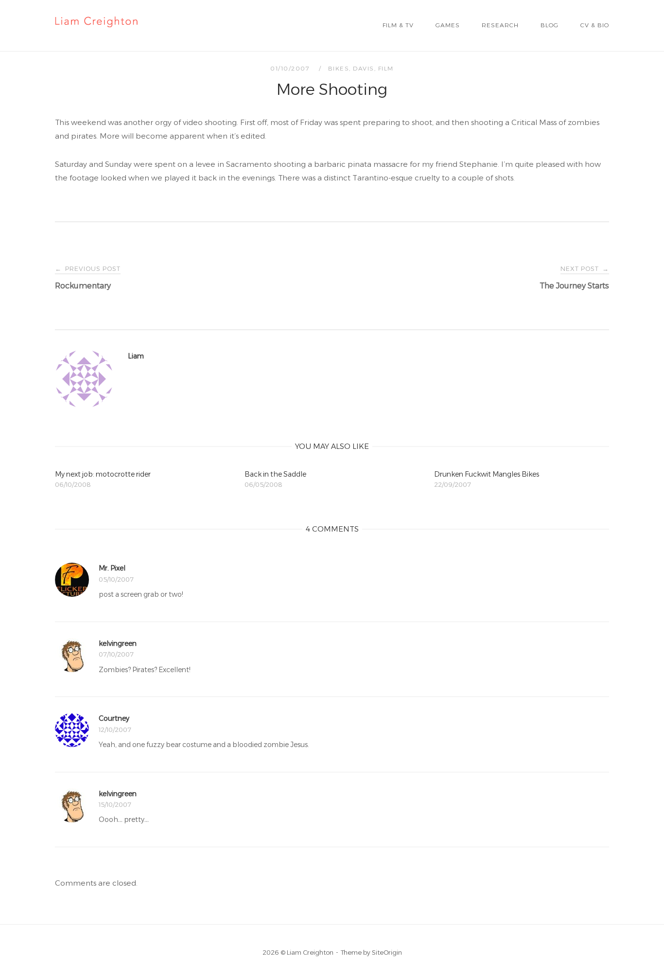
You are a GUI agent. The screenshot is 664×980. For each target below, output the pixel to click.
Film (386, 68)
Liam (136, 356)
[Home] (96, 32)
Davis (363, 68)
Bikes (338, 68)
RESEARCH (500, 25)
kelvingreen (118, 643)
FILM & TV (398, 25)
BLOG (550, 25)
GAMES (448, 25)
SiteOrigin (387, 952)
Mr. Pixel (112, 568)
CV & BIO (594, 25)
